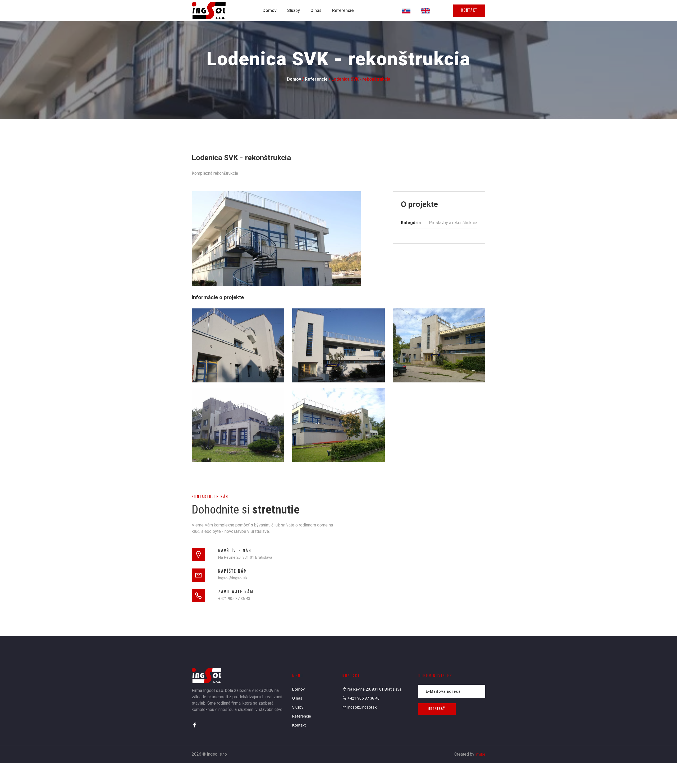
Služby (293, 10)
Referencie (343, 10)
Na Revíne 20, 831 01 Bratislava (245, 557)
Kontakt (469, 10)
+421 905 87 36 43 (234, 598)
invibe (480, 754)
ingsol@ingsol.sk (232, 578)
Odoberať (436, 709)
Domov (270, 10)
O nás (316, 10)
